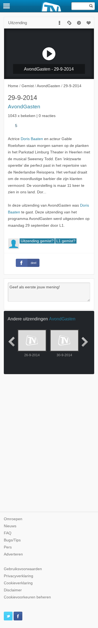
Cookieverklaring (18, 583)
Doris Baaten (32, 139)
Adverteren (13, 554)
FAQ (7, 533)
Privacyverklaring (18, 576)
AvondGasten (24, 106)
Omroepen (13, 519)
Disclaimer (13, 590)
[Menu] (7, 6)
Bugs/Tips (12, 540)
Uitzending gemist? (37, 241)
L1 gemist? (65, 241)
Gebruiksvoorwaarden (23, 569)
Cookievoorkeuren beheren (27, 597)
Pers (8, 547)
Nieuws (10, 526)
